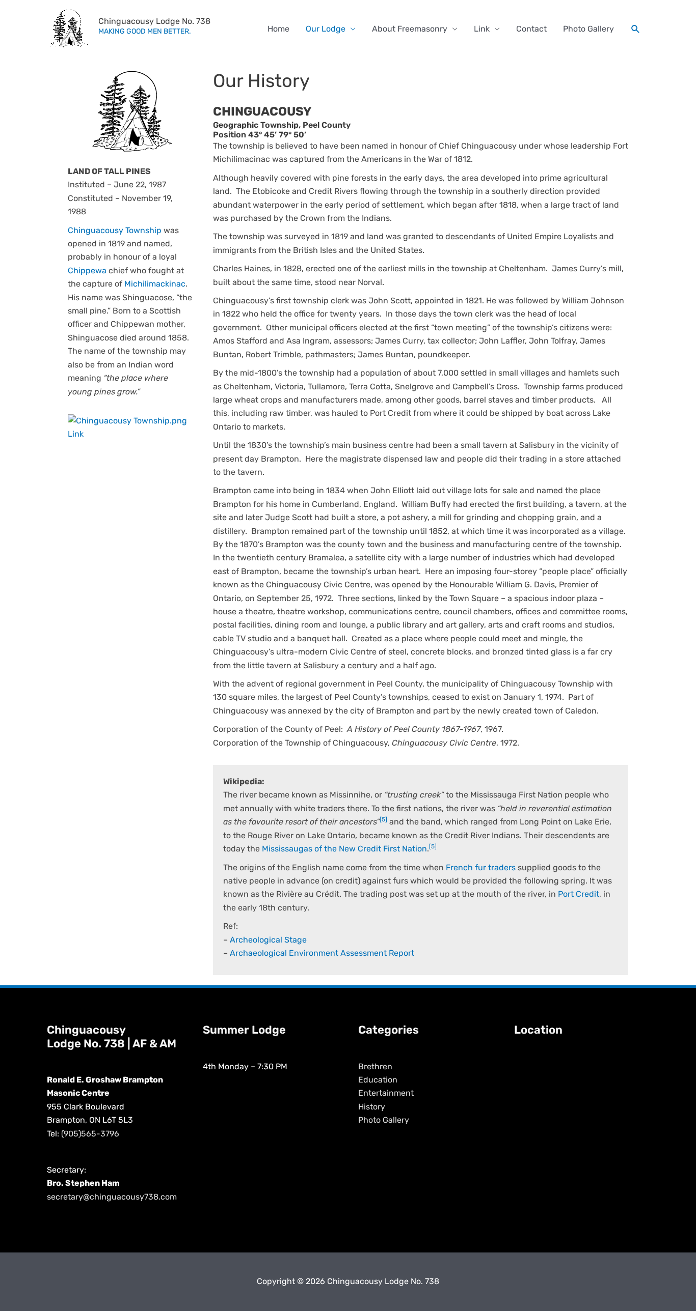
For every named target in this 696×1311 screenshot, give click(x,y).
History (371, 1107)
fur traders (495, 867)
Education (377, 1080)
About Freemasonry (409, 29)
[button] (635, 29)
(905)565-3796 (90, 1133)
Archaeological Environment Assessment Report (322, 953)
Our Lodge (325, 29)
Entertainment (386, 1093)
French (459, 867)
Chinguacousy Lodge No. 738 (154, 21)
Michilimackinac (154, 284)
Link (482, 29)
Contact (531, 29)
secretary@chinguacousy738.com (112, 1197)
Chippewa (87, 270)
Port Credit (578, 894)
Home (278, 29)
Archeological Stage (268, 940)
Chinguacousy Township (115, 230)
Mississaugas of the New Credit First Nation (344, 848)
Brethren (375, 1066)
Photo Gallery (588, 29)
